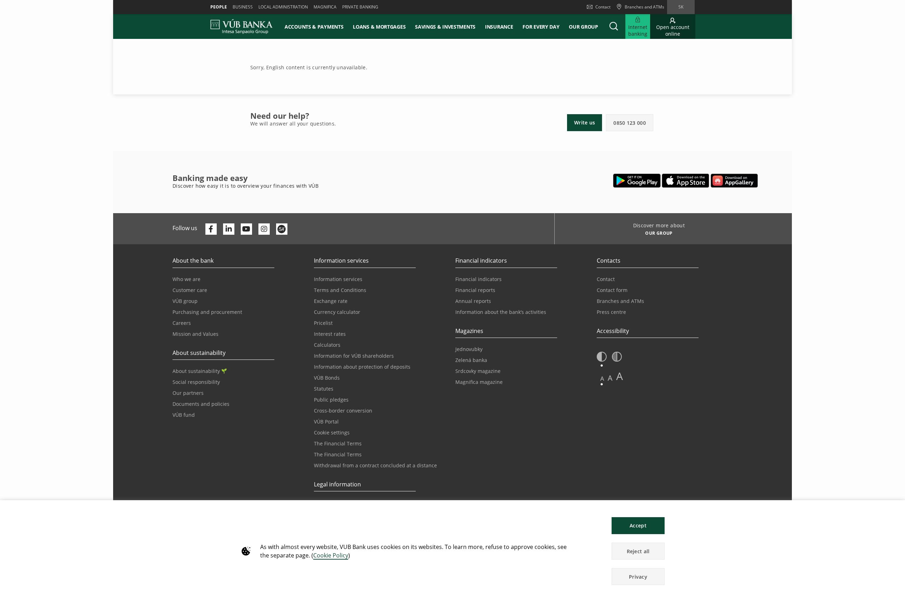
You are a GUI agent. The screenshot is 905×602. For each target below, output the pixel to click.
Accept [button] (638, 525)
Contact (603, 7)
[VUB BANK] (241, 26)
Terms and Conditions (340, 290)
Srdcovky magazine (478, 371)
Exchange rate (331, 301)
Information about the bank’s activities (500, 312)
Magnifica (325, 7)
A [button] (602, 378)
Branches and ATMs (620, 301)
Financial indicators (478, 279)
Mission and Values (195, 334)
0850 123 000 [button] (629, 122)
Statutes (323, 388)
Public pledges (331, 399)
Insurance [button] (499, 26)
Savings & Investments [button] (445, 26)
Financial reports (475, 290)
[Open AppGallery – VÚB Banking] (734, 181)
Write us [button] (584, 122)
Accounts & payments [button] (314, 26)
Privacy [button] (638, 576)
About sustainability (196, 371)
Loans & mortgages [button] (379, 26)
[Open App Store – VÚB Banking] (686, 181)
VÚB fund (184, 414)
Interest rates (330, 334)
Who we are (186, 279)
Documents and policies (201, 404)
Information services (338, 279)
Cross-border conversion (343, 410)
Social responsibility (196, 382)
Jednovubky (469, 349)
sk (680, 7)
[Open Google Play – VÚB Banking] (637, 181)
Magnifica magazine (479, 382)
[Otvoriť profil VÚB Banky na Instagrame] (264, 229)
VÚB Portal (326, 421)
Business (243, 7)
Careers (182, 323)
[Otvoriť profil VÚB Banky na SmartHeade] (281, 229)
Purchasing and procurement (207, 312)
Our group (583, 26)
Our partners (188, 393)
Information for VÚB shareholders (354, 355)
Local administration (283, 7)
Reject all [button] (638, 551)
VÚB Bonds (327, 377)
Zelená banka (471, 360)
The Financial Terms (338, 443)
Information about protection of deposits (362, 366)
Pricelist (323, 323)
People (218, 7)
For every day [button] (540, 26)
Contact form (612, 290)
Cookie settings (332, 432)
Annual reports (473, 301)
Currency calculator (337, 312)
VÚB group (185, 301)
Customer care (190, 290)
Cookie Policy (330, 555)
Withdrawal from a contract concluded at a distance (375, 465)
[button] (613, 26)
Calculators (327, 344)
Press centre (611, 312)
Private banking (360, 7)
